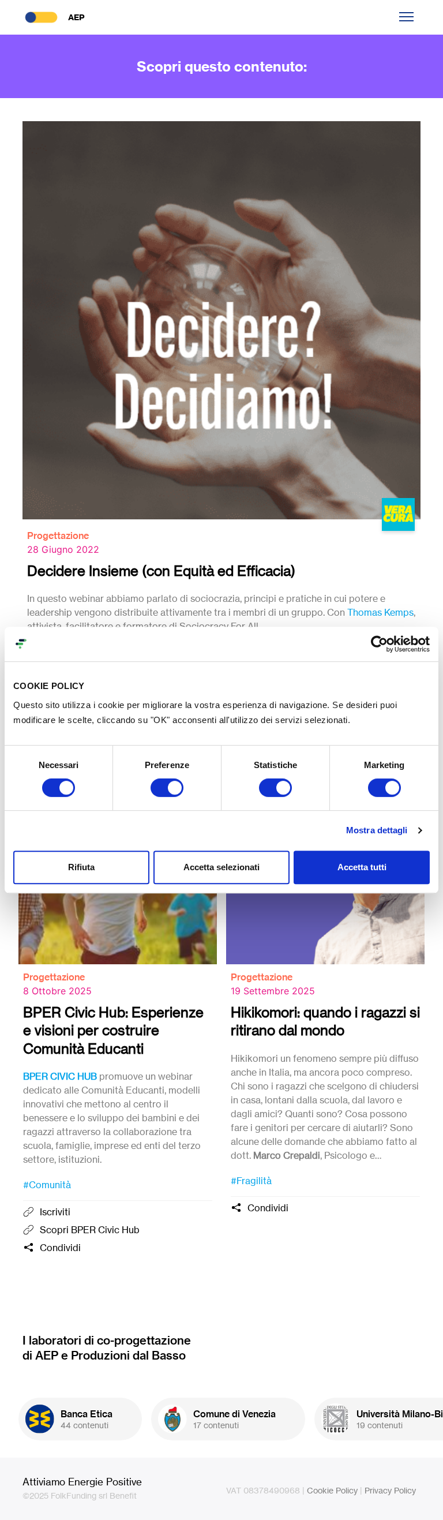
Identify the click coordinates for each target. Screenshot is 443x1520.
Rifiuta (81, 867)
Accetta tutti (361, 867)
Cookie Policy (332, 1490)
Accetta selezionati (221, 867)
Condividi (60, 1247)
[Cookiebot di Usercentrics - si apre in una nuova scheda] (379, 644)
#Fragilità (251, 1180)
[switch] (167, 787)
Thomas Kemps (380, 612)
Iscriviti (55, 1212)
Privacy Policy (390, 1490)
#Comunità (47, 1184)
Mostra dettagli (377, 830)
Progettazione (58, 535)
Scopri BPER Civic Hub (90, 1230)
